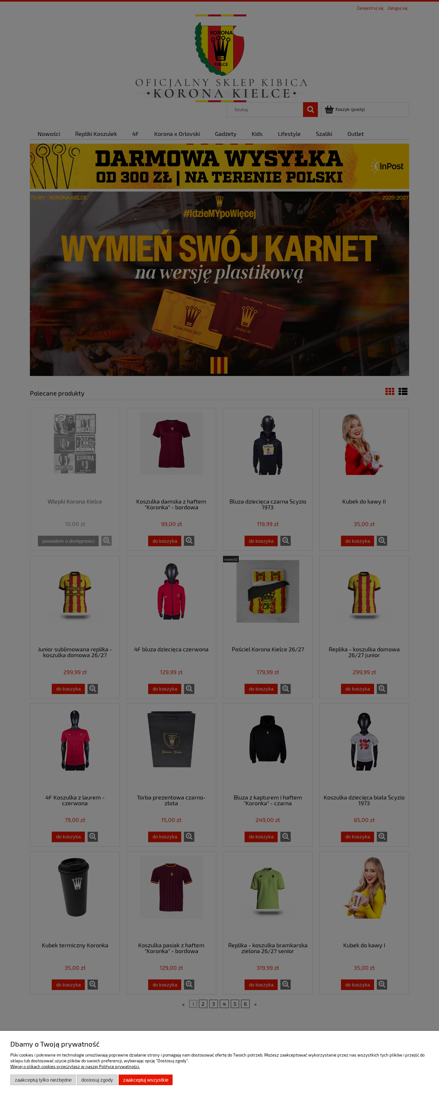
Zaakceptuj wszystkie (145, 1080)
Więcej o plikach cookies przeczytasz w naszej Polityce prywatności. (75, 1066)
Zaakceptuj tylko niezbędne (43, 1080)
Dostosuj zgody (97, 1080)
